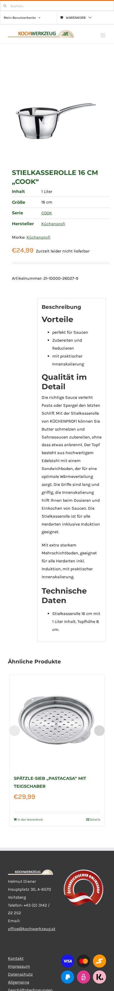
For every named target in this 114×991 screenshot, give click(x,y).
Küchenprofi (53, 223)
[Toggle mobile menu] (103, 35)
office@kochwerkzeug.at (31, 928)
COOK (46, 212)
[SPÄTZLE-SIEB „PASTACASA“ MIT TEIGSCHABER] (57, 722)
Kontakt (16, 958)
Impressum (19, 966)
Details (95, 819)
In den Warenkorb (30, 819)
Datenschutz (20, 974)
